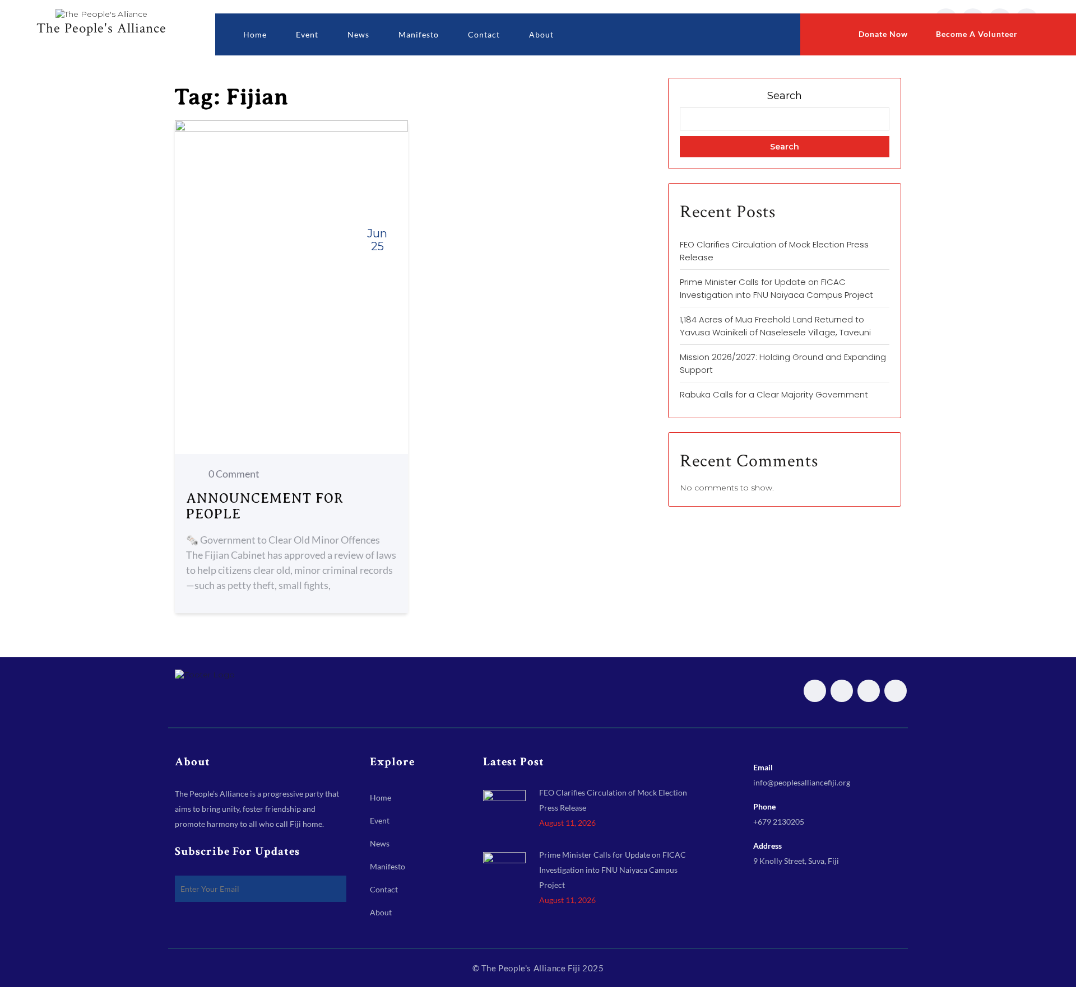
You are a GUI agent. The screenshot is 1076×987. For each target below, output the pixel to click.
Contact (484, 34)
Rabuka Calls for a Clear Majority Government (774, 394)
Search (784, 96)
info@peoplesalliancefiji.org (801, 782)
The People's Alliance (101, 27)
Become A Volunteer (976, 34)
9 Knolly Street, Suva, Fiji (796, 861)
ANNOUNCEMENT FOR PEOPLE (265, 506)
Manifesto (418, 34)
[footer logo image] (205, 673)
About (541, 34)
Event (307, 34)
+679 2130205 (778, 821)
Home (255, 34)
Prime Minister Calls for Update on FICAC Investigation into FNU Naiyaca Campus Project (612, 870)
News (358, 34)
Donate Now (882, 34)
